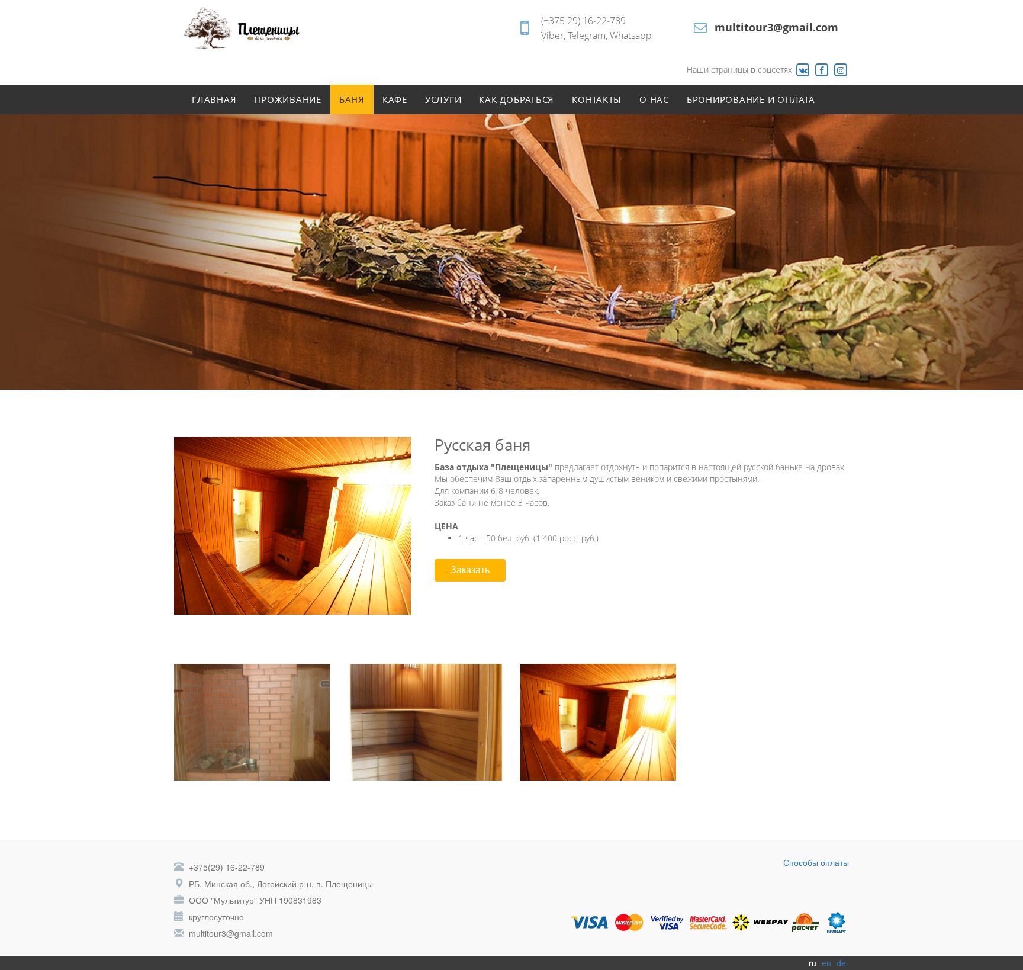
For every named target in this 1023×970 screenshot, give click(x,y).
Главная (214, 99)
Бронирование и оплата (751, 99)
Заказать (470, 570)
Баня (352, 99)
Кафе (394, 99)
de (841, 963)
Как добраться (516, 99)
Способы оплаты (816, 862)
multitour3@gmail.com (776, 27)
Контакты (597, 99)
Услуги (443, 99)
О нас (654, 99)
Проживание (287, 99)
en (826, 963)
